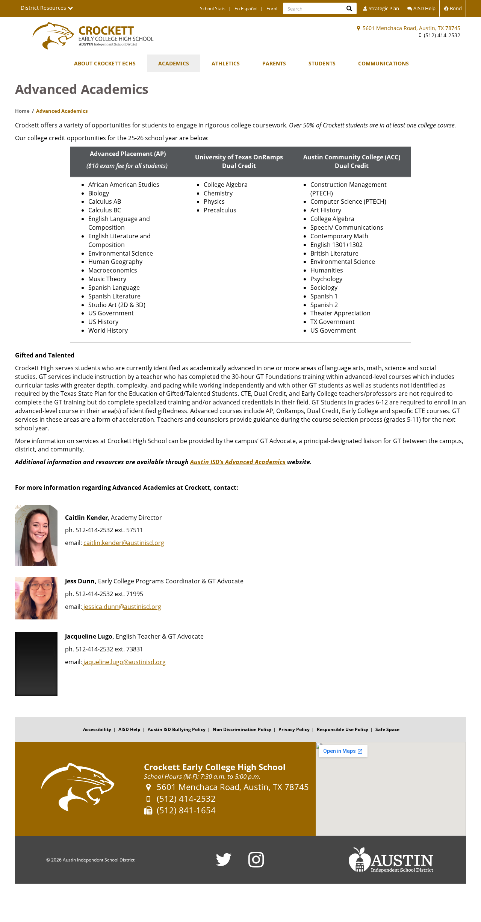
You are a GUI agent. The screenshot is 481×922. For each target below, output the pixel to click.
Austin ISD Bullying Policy (177, 729)
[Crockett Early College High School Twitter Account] (223, 864)
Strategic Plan (383, 8)
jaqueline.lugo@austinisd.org (124, 662)
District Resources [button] (44, 7)
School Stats (212, 8)
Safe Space (387, 729)
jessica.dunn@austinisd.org (122, 607)
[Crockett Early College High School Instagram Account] (256, 864)
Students (322, 63)
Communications (383, 63)
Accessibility (97, 729)
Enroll (272, 8)
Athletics (226, 63)
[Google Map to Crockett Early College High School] (391, 789)
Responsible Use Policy (342, 729)
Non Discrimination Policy (242, 729)
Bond (455, 8)
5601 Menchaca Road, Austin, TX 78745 (410, 28)
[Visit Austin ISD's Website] (391, 860)
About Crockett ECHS (105, 63)
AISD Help (424, 8)
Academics (173, 63)
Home (22, 110)
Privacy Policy (294, 729)
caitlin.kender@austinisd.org (123, 543)
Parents (274, 63)
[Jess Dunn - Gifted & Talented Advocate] (82, 607)
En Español (245, 8)
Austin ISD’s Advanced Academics (238, 462)
